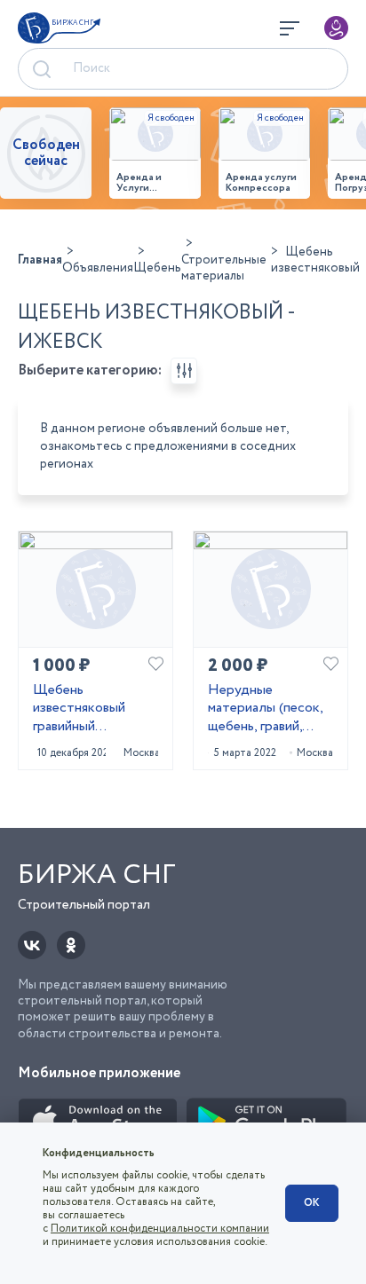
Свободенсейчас (46, 153)
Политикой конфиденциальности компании (160, 1228)
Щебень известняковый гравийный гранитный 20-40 (86, 709)
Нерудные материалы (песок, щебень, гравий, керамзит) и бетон (265, 709)
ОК (312, 1202)
